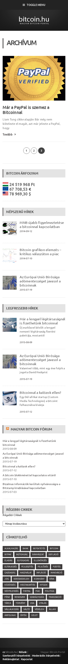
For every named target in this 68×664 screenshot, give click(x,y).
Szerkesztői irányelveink (16, 655)
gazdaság (10, 573)
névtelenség (12, 591)
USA (32, 603)
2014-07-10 (26, 258)
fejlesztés (27, 566)
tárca (8, 603)
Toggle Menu (36, 4)
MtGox (43, 585)
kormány (39, 579)
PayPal (27, 591)
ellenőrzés (40, 560)
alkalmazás (11, 548)
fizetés (56, 566)
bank (25, 548)
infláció (41, 573)
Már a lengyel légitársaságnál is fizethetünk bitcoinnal (42, 321)
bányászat (38, 554)
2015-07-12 (26, 411)
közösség (10, 585)
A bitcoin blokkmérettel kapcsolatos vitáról (29, 475)
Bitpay (8, 554)
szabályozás (37, 597)
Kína (51, 579)
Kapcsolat (27, 659)
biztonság (22, 554)
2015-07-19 (26, 289)
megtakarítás (27, 585)
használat (26, 573)
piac (38, 591)
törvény (20, 603)
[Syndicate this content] (8, 429)
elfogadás (23, 560)
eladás (8, 560)
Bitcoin (54, 548)
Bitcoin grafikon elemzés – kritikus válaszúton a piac (40, 252)
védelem (39, 609)
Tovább (7, 134)
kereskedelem (21, 579)
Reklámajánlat (11, 659)
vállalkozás (12, 609)
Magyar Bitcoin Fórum (31, 429)
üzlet (34, 615)
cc (4, 652)
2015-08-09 (26, 342)
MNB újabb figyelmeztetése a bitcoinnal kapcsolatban (42, 225)
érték (23, 615)
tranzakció (55, 597)
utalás (43, 603)
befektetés (39, 548)
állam (52, 609)
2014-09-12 (26, 231)
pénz (7, 597)
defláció (54, 554)
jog (7, 579)
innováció (56, 573)
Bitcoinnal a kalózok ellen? (40, 392)
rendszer (20, 597)
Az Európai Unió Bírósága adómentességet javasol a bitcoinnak (40, 281)
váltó (26, 609)
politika (49, 591)
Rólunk (23, 652)
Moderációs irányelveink (46, 655)
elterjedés (11, 566)
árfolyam (10, 615)
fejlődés (43, 566)
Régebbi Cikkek (12, 515)
